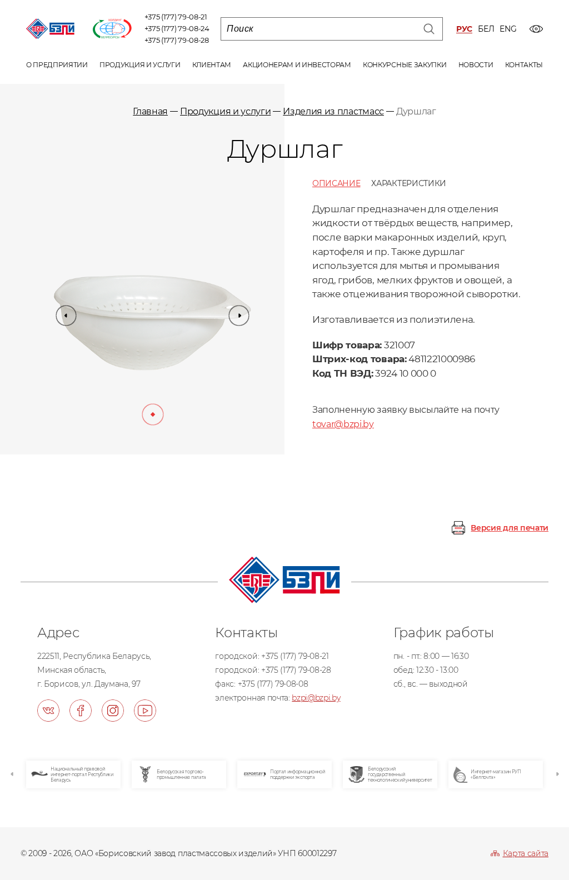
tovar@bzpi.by (343, 424)
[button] (66, 315)
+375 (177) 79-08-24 (176, 28)
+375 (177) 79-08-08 (273, 684)
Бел (486, 29)
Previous (12, 774)
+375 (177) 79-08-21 (175, 16)
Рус (464, 29)
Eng (508, 29)
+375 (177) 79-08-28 (176, 40)
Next (556, 774)
